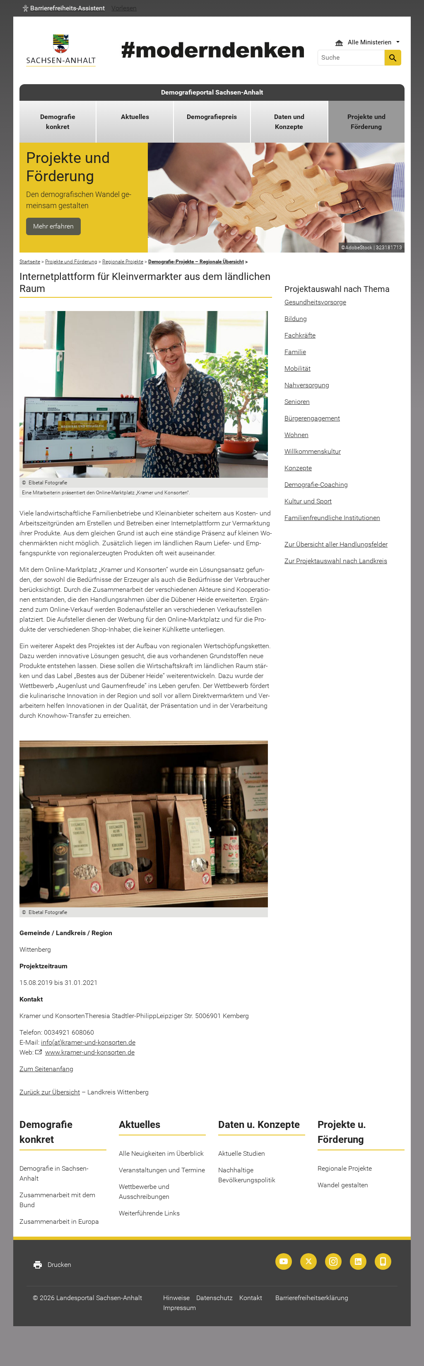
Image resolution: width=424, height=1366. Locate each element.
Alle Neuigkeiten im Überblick (161, 1153)
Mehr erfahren (53, 226)
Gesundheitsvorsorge (315, 302)
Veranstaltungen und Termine (162, 1170)
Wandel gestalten (343, 1185)
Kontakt (250, 1298)
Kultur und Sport (308, 501)
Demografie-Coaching (316, 485)
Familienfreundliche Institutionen (332, 518)
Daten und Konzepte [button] (289, 122)
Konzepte (298, 468)
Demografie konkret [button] (57, 122)
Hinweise (176, 1298)
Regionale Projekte (345, 1168)
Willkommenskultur (312, 451)
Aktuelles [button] (135, 117)
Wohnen (296, 435)
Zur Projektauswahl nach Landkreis (335, 561)
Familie (295, 352)
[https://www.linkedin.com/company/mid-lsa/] (358, 1261)
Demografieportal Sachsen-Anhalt (212, 92)
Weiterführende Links (149, 1213)
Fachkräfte (300, 335)
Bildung (295, 319)
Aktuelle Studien (241, 1153)
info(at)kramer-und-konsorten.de (88, 1042)
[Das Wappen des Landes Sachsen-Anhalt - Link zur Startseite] (60, 50)
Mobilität (297, 368)
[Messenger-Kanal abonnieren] (383, 1261)
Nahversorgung (306, 385)
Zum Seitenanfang (46, 1069)
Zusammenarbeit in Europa (59, 1221)
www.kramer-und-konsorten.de (90, 1052)
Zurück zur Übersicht (49, 1092)
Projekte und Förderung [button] (366, 122)
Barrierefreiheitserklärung (311, 1298)
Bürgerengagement (312, 418)
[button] (64, 8)
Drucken (52, 1265)
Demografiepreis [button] (212, 117)
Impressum (179, 1308)
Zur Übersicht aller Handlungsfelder (336, 544)
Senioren (297, 402)
